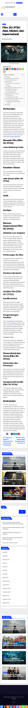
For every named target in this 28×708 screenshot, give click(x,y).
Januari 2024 (5, 584)
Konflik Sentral (10, 95)
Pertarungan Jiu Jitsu (11, 90)
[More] (4, 71)
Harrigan (9, 86)
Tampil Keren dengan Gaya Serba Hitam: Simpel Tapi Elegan (13, 676)
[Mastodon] (17, 69)
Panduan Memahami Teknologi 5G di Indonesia (13, 660)
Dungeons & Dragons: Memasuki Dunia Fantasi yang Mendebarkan (8, 441)
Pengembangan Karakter (12, 96)
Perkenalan (7, 76)
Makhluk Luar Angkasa (12, 89)
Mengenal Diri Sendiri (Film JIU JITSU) (14, 102)
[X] (7, 69)
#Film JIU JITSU (8, 39)
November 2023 (6, 592)
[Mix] (20, 69)
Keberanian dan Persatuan (13, 100)
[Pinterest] (15, 69)
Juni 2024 (4, 566)
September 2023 (6, 599)
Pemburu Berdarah (11, 92)
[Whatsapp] (23, 69)
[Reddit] (9, 69)
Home (14, 702)
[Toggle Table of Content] (22, 75)
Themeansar (13, 698)
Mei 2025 (4, 552)
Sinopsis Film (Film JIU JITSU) (12, 78)
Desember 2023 (6, 588)
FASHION (5, 672)
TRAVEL (5, 641)
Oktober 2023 (5, 595)
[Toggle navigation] (15, 14)
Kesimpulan (7, 104)
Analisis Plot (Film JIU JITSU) (11, 93)
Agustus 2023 (5, 602)
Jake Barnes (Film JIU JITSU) (13, 83)
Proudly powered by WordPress (10, 696)
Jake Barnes (14, 323)
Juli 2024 (4, 563)
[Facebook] (4, 69)
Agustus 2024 (5, 559)
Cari (3, 507)
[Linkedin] (12, 69)
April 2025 (5, 556)
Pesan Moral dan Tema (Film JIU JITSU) (14, 98)
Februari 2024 (5, 581)
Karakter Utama (8, 81)
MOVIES (4, 24)
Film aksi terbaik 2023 (14, 136)
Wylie (8, 84)
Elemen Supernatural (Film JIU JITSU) (13, 87)
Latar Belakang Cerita (12, 80)
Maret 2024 (5, 577)
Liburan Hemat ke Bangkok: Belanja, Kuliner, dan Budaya (13, 645)
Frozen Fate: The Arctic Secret (12, 480)
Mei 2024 (4, 570)
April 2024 (5, 574)
